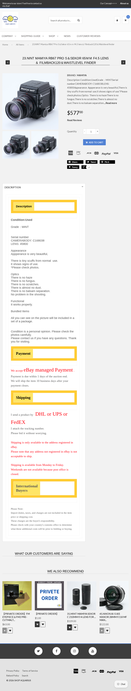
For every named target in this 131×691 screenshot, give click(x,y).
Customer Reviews (88, 36)
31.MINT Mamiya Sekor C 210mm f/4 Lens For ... (81, 615)
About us (124, 3)
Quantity (72, 131)
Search (25, 675)
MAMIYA (82, 75)
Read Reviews (74, 120)
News (67, 36)
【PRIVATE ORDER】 (46, 613)
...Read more (110, 103)
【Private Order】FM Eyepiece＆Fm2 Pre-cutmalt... (16, 616)
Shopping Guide (30, 36)
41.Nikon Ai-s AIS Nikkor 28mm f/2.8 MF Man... (113, 616)
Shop (52, 36)
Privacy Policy (12, 671)
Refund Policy (12, 675)
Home (5, 44)
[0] (125, 20)
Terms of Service (30, 671)
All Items (20, 44)
